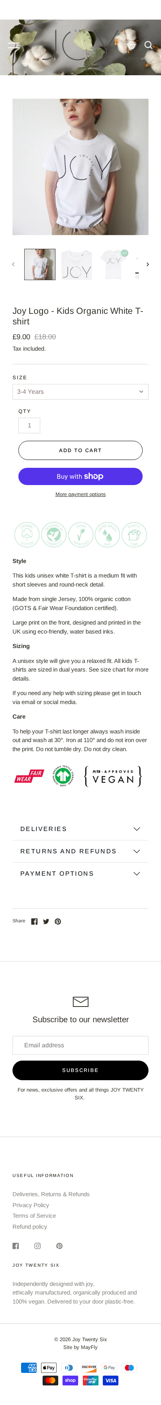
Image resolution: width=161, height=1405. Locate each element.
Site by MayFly (80, 1347)
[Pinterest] (59, 1245)
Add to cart (80, 450)
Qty (24, 411)
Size (20, 377)
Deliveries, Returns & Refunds (51, 1194)
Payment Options (57, 873)
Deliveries (43, 829)
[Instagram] (37, 1245)
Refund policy (30, 1226)
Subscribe (80, 1070)
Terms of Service (34, 1215)
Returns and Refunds (68, 851)
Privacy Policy (31, 1205)
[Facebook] (16, 1245)
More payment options (80, 494)
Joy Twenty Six (89, 1339)
